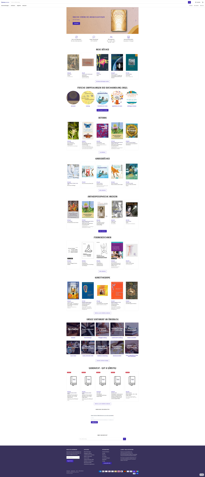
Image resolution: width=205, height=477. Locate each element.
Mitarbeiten (104, 459)
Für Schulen (196, 5)
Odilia (127, 222)
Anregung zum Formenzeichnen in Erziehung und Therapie (87, 264)
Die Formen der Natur (101, 143)
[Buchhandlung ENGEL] (128, 39)
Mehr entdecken (102, 190)
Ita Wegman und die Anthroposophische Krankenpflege (100, 223)
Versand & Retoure (105, 451)
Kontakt (190, 5)
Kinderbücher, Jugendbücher (89, 464)
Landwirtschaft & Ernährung (89, 454)
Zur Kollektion (102, 152)
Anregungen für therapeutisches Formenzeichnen (100, 264)
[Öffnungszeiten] (111, 39)
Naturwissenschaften (88, 462)
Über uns (202, 5)
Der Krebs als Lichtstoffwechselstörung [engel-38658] (101, 395)
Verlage (103, 461)
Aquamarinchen (100, 184)
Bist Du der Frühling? (71, 185)
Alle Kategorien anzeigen (102, 110)
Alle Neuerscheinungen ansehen (102, 81)
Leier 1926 (128, 75)
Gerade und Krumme (130, 263)
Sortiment (13, 5)
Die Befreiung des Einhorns (131, 303)
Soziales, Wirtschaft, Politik (89, 459)
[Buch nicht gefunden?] (76, 39)
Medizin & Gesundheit (88, 456)
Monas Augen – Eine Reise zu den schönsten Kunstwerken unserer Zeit (72, 304)
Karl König (113, 222)
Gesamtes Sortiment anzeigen (102, 360)
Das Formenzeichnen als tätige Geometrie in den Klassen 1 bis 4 (116, 264)
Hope (98, 75)
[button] (198, 2)
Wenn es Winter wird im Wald (117, 184)
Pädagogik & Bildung (88, 453)
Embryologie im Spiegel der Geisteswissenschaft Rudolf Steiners (116, 76)
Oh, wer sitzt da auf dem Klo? (87, 183)
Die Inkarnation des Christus (72, 222)
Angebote (19, 5)
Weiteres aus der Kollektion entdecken (102, 313)
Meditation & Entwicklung (88, 461)
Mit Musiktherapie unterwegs (102, 303)
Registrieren (70, 461)
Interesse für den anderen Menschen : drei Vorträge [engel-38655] (72, 396)
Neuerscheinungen (5, 5)
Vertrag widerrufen (107, 463)
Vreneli (68, 75)
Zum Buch (76, 23)
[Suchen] (189, 2)
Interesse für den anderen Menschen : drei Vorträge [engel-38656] (87, 396)
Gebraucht (24, 5)
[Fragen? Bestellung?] (93, 39)
